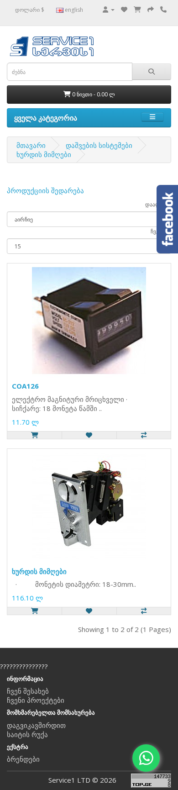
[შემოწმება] (150, 9)
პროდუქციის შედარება (45, 190)
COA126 (25, 385)
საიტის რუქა (27, 734)
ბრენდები (23, 759)
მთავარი (31, 145)
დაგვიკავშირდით (36, 725)
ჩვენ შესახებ (28, 690)
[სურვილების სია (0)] (124, 9)
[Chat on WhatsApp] (146, 758)
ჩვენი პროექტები (35, 700)
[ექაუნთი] (109, 9)
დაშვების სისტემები (99, 145)
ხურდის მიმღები (43, 154)
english (73, 10)
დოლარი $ (29, 10)
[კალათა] (137, 9)
